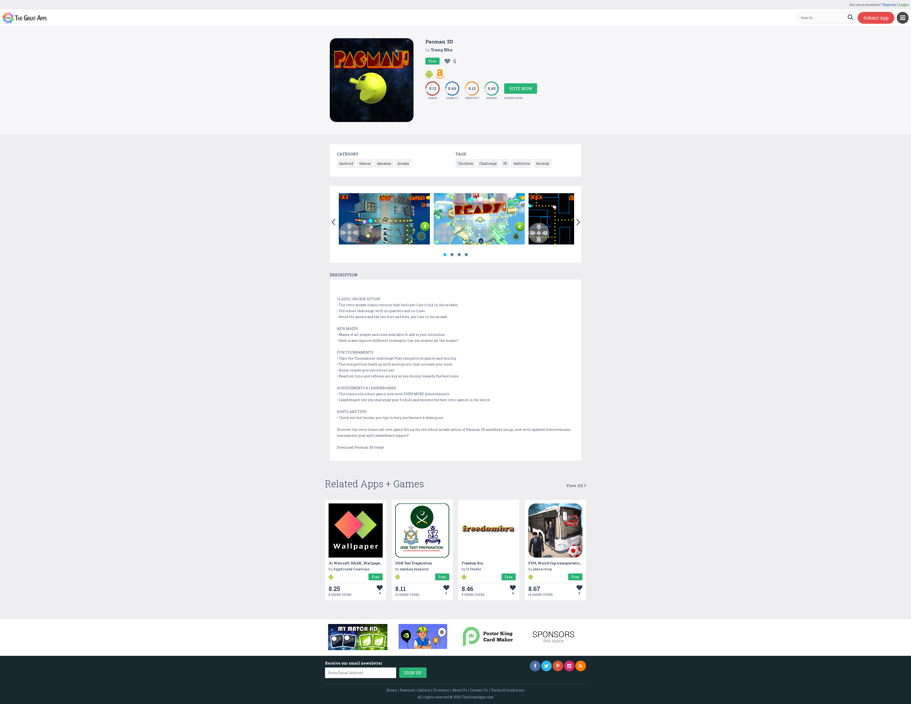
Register (890, 4)
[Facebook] (535, 666)
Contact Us (479, 690)
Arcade (403, 163)
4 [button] (466, 254)
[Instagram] (569, 666)
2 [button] (452, 254)
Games (365, 163)
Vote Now (520, 88)
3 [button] (459, 254)
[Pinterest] (558, 666)
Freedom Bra (472, 563)
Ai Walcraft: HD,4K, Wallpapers (356, 563)
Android (346, 163)
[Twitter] (546, 666)
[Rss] (580, 666)
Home (391, 690)
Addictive (521, 163)
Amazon (384, 163)
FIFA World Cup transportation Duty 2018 (564, 563)
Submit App (876, 18)
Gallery (424, 690)
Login (904, 4)
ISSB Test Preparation (413, 563)
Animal (542, 163)
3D (505, 163)
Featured (407, 690)
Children (465, 163)
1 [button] (444, 254)
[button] (333, 221)
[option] (384, 219)
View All (575, 485)
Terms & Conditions (508, 690)
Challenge (488, 163)
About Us (459, 690)
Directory (441, 690)
